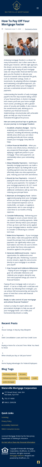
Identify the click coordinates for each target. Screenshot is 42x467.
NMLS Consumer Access (10, 429)
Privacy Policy (6, 421)
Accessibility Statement (10, 425)
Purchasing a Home (31, 29)
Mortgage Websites (17, 456)
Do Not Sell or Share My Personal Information (18, 442)
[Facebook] (38, 462)
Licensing (5, 417)
